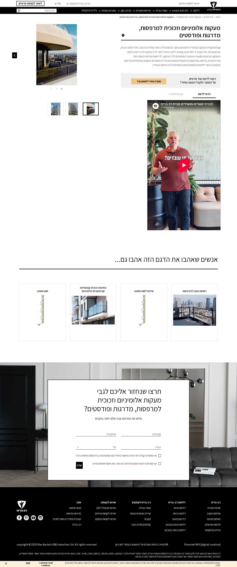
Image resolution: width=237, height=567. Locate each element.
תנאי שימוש (138, 463)
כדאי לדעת (204, 94)
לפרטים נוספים (194, 332)
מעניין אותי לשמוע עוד (149, 81)
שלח (79, 465)
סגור (28, 563)
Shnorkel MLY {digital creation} (202, 544)
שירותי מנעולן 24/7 (106, 508)
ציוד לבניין (208, 17)
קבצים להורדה (176, 94)
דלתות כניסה (179, 513)
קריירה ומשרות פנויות (140, 513)
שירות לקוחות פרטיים (105, 513)
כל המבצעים (179, 519)
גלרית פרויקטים (213, 530)
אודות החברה (214, 508)
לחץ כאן (119, 544)
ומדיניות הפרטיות (124, 463)
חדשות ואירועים (213, 524)
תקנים (148, 519)
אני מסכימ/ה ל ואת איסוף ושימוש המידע (125, 463)
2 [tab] (56, 89)
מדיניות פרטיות (73, 513)
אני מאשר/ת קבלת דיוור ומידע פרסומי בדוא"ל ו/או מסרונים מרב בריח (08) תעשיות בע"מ (116, 455)
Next (14, 55)
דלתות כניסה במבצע (175, 530)
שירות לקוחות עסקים (189, 3)
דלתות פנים (180, 508)
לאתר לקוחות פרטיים (30, 3)
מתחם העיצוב (214, 519)
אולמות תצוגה (214, 513)
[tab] (204, 94)
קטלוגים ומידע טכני (141, 524)
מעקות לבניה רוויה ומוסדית (188, 17)
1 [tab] (62, 89)
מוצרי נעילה (145, 508)
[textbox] (96, 447)
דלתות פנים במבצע (176, 524)
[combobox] (96, 447)
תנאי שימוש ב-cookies (46, 564)
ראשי (218, 17)
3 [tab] (51, 89)
